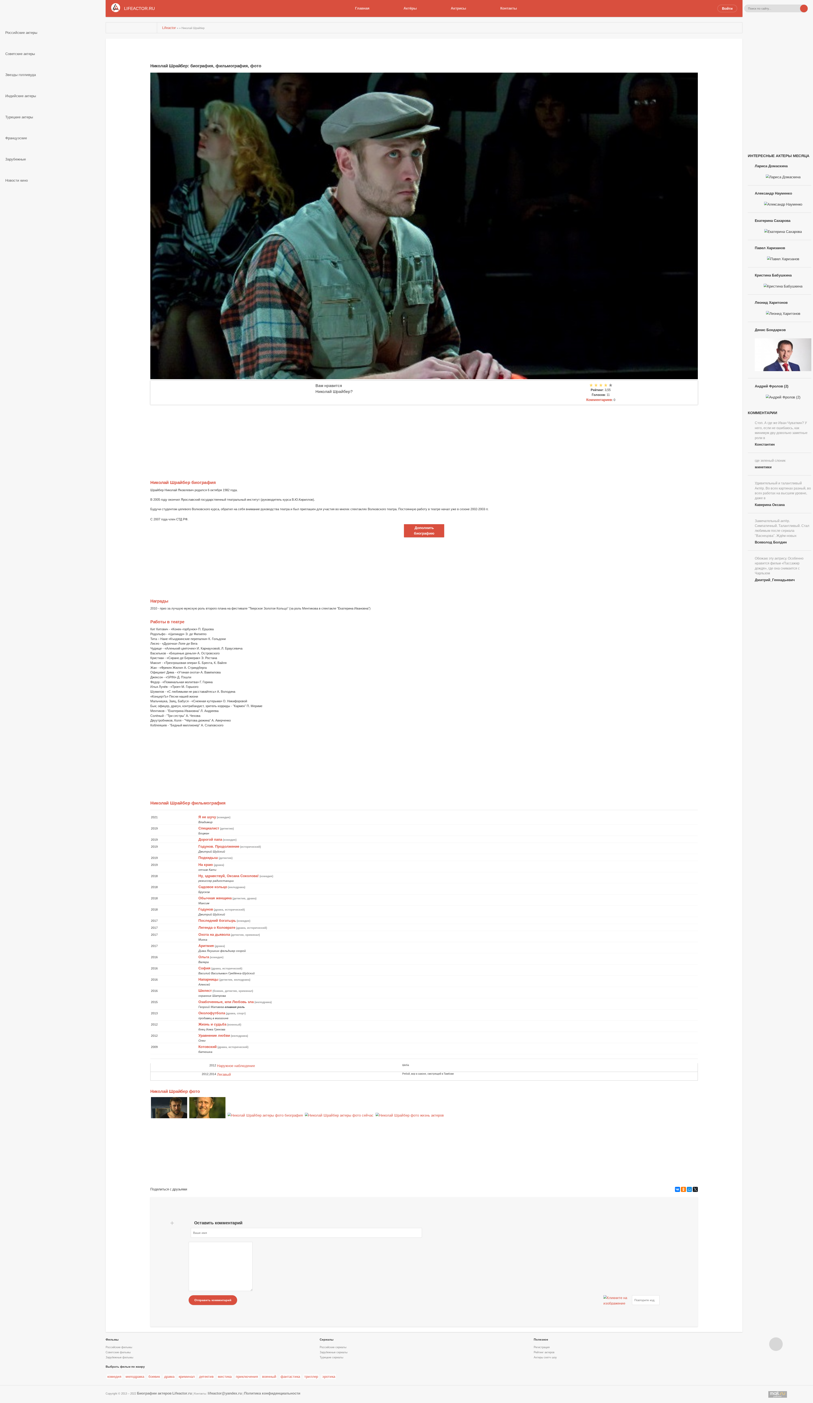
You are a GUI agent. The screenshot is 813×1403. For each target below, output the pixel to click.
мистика (225, 1376)
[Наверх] (776, 1344)
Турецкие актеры (19, 117)
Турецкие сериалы (331, 1357)
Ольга (203, 957)
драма (169, 1376)
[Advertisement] (277, 436)
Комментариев (599, 400)
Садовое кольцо (212, 887)
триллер (311, 1376)
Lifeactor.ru (182, 1393)
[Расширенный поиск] (796, 8)
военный (269, 1376)
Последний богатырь (217, 920)
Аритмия (206, 946)
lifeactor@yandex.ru (225, 1393)
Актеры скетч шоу (545, 1357)
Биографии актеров (154, 1393)
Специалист (208, 828)
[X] (695, 1189)
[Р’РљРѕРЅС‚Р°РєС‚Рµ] (677, 1189)
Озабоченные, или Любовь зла (226, 1002)
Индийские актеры (20, 96)
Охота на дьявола (214, 934)
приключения (247, 1376)
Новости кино (16, 180)
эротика (328, 1376)
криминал (187, 1376)
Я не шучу (207, 817)
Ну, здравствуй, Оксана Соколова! (228, 876)
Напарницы (208, 979)
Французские (16, 138)
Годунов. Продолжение (218, 846)
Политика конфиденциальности (272, 1393)
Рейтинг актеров (544, 1352)
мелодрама (135, 1376)
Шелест (205, 990)
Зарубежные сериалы (333, 1352)
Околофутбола (211, 1013)
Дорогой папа (210, 839)
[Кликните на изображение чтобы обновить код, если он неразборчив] (617, 1300)
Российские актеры (21, 32)
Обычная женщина (215, 898)
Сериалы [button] (326, 1339)
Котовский (207, 1047)
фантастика (290, 1376)
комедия (114, 1376)
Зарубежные (15, 159)
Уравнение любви (214, 1035)
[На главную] (131, 27)
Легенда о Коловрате (216, 927)
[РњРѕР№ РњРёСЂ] (689, 1189)
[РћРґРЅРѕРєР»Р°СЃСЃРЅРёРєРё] (683, 1189)
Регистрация (542, 1347)
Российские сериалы (333, 1347)
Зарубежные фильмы (119, 1357)
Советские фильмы (118, 1352)
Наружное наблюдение (236, 1066)
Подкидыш (208, 858)
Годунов (205, 909)
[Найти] (804, 8)
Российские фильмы (119, 1347)
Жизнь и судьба (212, 1024)
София (204, 968)
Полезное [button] (541, 1339)
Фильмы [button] (112, 1339)
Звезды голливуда (20, 75)
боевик (154, 1376)
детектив (206, 1376)
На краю (205, 865)
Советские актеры (20, 54)
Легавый (224, 1074)
